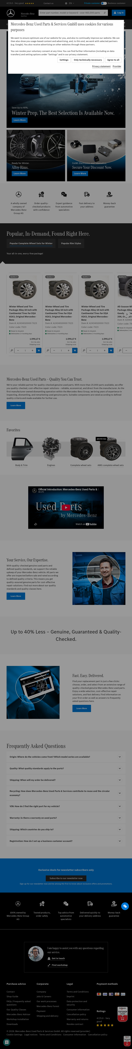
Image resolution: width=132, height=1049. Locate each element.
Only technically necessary (88, 59)
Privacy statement (101, 66)
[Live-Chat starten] (125, 906)
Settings (64, 59)
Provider (117, 66)
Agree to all (113, 59)
